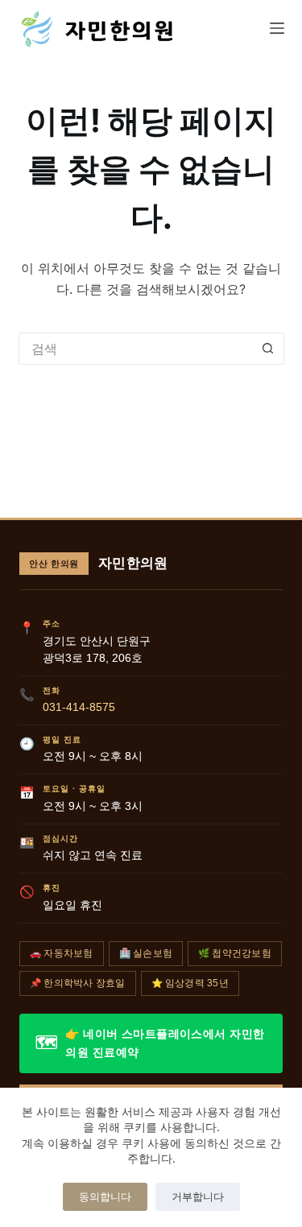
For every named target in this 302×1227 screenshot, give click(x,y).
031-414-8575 (79, 707)
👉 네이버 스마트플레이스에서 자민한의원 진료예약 (149, 1043)
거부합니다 (198, 1196)
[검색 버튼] (268, 349)
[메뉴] (277, 28)
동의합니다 (105, 1196)
